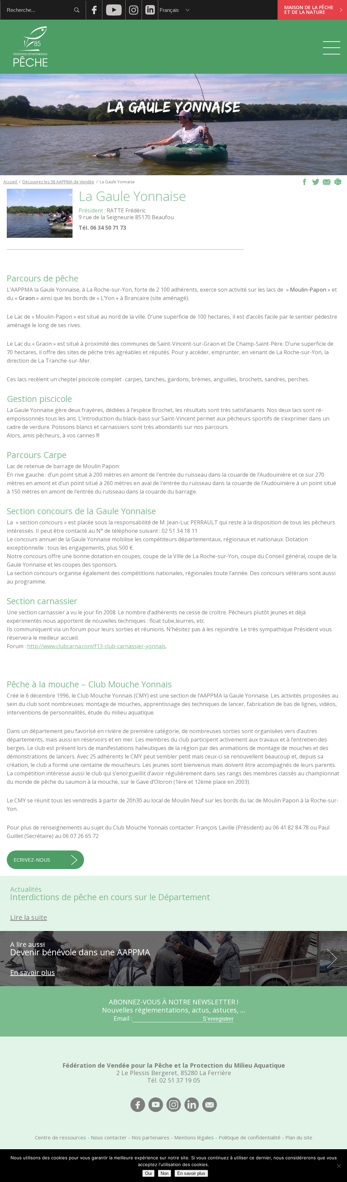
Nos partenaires (150, 1137)
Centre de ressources (60, 1137)
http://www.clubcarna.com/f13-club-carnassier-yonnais (96, 646)
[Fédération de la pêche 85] (30, 71)
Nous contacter (109, 1137)
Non (164, 1173)
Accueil (10, 182)
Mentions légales (194, 1137)
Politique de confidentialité (250, 1137)
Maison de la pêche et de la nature (308, 9)
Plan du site (298, 1137)
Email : (123, 1018)
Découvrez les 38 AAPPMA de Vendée (58, 182)
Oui (148, 1173)
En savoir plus (191, 1173)
